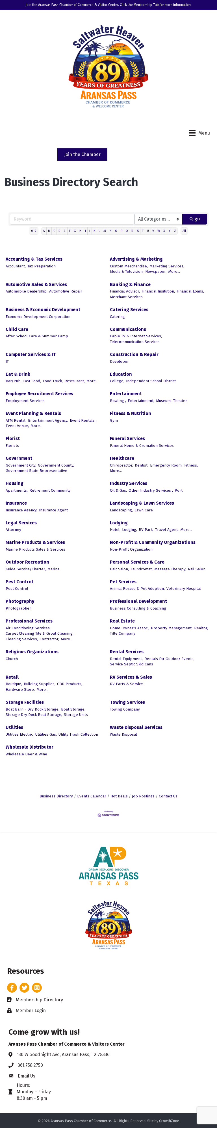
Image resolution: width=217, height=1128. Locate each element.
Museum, (164, 400)
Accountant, (16, 266)
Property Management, (171, 628)
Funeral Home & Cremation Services (142, 445)
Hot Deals (119, 796)
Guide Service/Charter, (26, 569)
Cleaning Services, (22, 639)
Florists (12, 445)
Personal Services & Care (137, 562)
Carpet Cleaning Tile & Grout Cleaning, (39, 633)
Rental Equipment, (126, 658)
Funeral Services (127, 438)
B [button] (49, 231)
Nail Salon (196, 569)
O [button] (116, 231)
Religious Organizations (32, 651)
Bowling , (118, 400)
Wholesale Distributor (29, 747)
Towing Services (127, 702)
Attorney (13, 529)
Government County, (56, 465)
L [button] (99, 231)
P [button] (121, 231)
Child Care (17, 329)
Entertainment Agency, (48, 420)
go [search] (197, 218)
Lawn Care (143, 510)
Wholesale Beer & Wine (26, 754)
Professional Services (29, 621)
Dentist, (141, 465)
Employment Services (25, 400)
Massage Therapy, (170, 569)
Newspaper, (155, 271)
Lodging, (129, 529)
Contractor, (49, 639)
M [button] (104, 231)
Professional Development (138, 601)
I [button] (85, 231)
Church (12, 658)
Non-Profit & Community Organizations (153, 542)
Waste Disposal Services (136, 727)
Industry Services (128, 483)
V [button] (153, 231)
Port (179, 490)
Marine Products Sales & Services (35, 549)
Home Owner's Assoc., (129, 628)
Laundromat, (142, 569)
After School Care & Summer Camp (37, 336)
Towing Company (125, 709)
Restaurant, (74, 381)
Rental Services (127, 651)
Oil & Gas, (118, 490)
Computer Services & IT (31, 354)
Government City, (21, 465)
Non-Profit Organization (131, 549)
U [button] (148, 231)
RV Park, (146, 529)
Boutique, (14, 683)
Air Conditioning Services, (28, 628)
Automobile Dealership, (26, 291)
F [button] (69, 231)
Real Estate (122, 621)
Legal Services (21, 522)
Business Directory (56, 796)
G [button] (75, 231)
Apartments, (17, 490)
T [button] (143, 231)
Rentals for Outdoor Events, (169, 658)
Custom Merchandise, (129, 266)
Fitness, (191, 465)
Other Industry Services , (151, 490)
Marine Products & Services (35, 542)
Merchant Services (126, 296)
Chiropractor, (121, 465)
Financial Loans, (190, 291)
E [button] (65, 231)
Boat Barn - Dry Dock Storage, (32, 709)
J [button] (89, 231)
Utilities (14, 727)
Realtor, (201, 628)
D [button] (59, 231)
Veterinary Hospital (183, 588)
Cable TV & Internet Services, (136, 336)
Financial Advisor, (125, 291)
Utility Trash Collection (78, 734)
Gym (114, 420)
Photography (20, 601)
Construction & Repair (134, 354)
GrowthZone (169, 1121)
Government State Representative (36, 470)
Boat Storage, (73, 709)
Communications (128, 329)
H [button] (80, 231)
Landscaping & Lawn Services (142, 503)
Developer (119, 361)
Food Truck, (53, 381)
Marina (53, 569)
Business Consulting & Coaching (138, 608)
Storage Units (76, 714)
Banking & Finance (130, 284)
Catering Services (129, 309)
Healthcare (122, 458)
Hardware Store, (20, 689)
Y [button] (170, 231)
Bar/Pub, (13, 381)
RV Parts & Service (126, 683)
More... (174, 271)
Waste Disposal (123, 734)
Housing (14, 483)
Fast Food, (32, 381)
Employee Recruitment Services (39, 393)
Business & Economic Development (43, 309)
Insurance (16, 503)
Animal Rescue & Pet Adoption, (137, 588)
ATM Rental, (16, 420)
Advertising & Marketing (136, 259)
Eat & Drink (18, 374)
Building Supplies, (39, 683)
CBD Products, (69, 683)
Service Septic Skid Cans (131, 664)
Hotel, (115, 529)
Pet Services (123, 581)
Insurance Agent (53, 510)
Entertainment (126, 393)
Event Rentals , (83, 420)
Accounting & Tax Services (34, 259)
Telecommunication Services (135, 341)
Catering (117, 316)
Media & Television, (127, 271)
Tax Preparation (41, 266)
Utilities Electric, (20, 734)
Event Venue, (17, 425)
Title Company (122, 633)
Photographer (18, 608)
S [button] (138, 231)
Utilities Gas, (46, 734)
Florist (13, 438)
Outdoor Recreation (27, 562)
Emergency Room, (166, 465)
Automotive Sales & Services (36, 284)
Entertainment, (141, 400)
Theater (180, 400)
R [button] (132, 231)
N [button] (111, 231)
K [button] (94, 231)
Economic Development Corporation (38, 316)
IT (7, 361)
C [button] (54, 231)
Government (19, 458)
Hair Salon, (119, 569)
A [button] (44, 231)
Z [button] (175, 231)
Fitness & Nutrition (130, 413)
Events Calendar (91, 796)
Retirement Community (50, 490)
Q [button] (127, 231)
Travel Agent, (167, 529)
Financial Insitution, (158, 291)
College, (117, 381)
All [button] (184, 231)
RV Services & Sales (131, 677)
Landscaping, (121, 510)
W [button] (158, 231)
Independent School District (151, 381)
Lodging (119, 522)
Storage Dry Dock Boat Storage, (34, 714)
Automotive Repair (65, 291)
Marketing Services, (166, 266)
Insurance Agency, (21, 510)
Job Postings (143, 796)
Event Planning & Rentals (33, 413)
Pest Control (19, 581)
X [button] (164, 231)
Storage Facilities (25, 702)
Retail (12, 677)
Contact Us (168, 796)
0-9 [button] (33, 231)
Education (121, 374)
